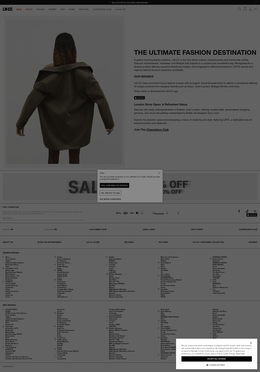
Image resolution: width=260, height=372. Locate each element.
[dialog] (216, 354)
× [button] (251, 343)
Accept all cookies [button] (216, 359)
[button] (216, 365)
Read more (240, 353)
